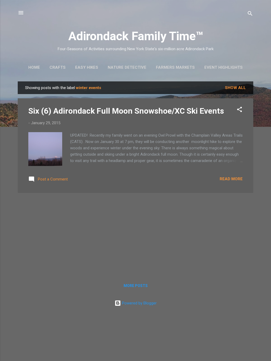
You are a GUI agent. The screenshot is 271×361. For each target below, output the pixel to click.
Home (34, 67)
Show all (235, 87)
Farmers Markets (175, 67)
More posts (136, 286)
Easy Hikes (86, 67)
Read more (231, 179)
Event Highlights (223, 67)
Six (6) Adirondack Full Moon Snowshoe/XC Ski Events (126, 110)
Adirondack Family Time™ (135, 36)
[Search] (250, 14)
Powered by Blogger (139, 303)
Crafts (57, 67)
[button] (239, 110)
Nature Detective (127, 67)
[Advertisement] (135, 234)
